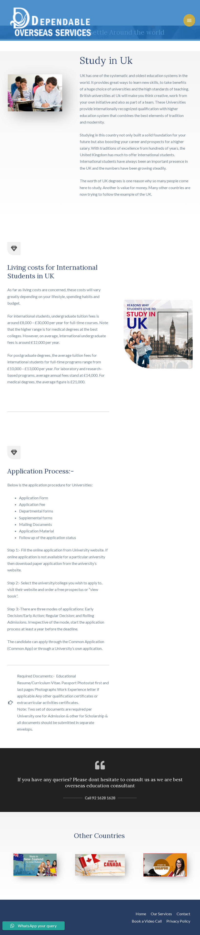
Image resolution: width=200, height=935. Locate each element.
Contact (183, 913)
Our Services (161, 913)
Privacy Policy (178, 921)
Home (141, 913)
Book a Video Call (147, 921)
